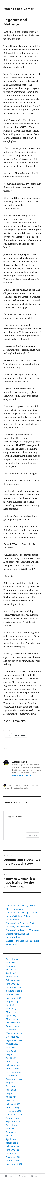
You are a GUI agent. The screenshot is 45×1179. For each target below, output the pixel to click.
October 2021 (12, 1160)
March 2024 (12, 1061)
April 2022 (11, 1139)
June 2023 (11, 1090)
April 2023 (11, 1097)
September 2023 (14, 1079)
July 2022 (10, 1128)
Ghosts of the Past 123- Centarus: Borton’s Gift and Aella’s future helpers (22, 916)
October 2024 (12, 1037)
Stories (6, 788)
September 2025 (14, 998)
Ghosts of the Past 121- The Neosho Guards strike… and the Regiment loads (23, 934)
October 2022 (12, 1118)
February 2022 (13, 1146)
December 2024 (14, 1029)
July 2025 (10, 1005)
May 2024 (11, 1054)
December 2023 (13, 1072)
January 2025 (12, 1026)
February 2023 (13, 1104)
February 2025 (13, 1022)
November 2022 (14, 1114)
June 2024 (11, 1051)
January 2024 (12, 1068)
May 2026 (11, 969)
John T (10, 785)
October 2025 (12, 994)
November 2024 (14, 1033)
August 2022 (12, 1125)
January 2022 (12, 1150)
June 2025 (11, 1008)
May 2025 (11, 1012)
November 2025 (14, 991)
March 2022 (12, 1143)
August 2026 (12, 959)
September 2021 (14, 1164)
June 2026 (11, 966)
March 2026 (12, 976)
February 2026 (13, 980)
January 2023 (12, 1107)
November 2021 (14, 1157)
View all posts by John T (21, 775)
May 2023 (11, 1093)
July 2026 (10, 962)
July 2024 (10, 1047)
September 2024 (14, 1040)
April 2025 (11, 1015)
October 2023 (12, 1075)
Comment (33, 835)
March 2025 (12, 1019)
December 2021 (13, 1153)
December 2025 (14, 987)
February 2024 (13, 1065)
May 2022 (11, 1135)
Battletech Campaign (20, 788)
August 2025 (12, 1001)
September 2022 (14, 1121)
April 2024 (11, 1058)
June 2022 (11, 1132)
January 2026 (12, 984)
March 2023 (12, 1100)
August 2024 (12, 1044)
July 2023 (10, 1086)
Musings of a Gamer (19, 9)
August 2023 (12, 1082)
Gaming (35, 785)
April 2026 (11, 973)
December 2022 (14, 1111)
